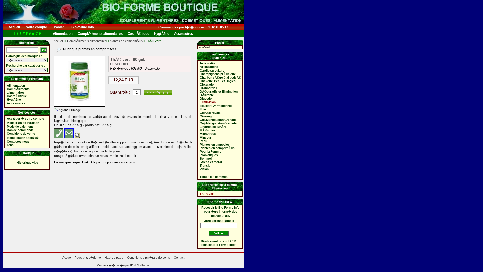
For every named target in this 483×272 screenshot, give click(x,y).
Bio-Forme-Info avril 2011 (219, 241)
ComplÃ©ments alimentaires (86, 41)
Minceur (205, 137)
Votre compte (36, 27)
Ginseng (206, 116)
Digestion (206, 98)
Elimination (208, 102)
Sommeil (206, 158)
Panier (59, 27)
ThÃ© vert (207, 194)
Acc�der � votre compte (25, 118)
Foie (203, 109)
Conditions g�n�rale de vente (148, 257)
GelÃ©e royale (210, 113)
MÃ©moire (207, 130)
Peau (203, 141)
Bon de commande (20, 130)
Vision (204, 169)
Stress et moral (211, 162)
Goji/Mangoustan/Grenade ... (220, 123)
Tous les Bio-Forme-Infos (218, 245)
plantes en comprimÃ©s (126, 41)
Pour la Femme (210, 151)
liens (10, 145)
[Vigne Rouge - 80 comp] (79, 81)
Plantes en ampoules (215, 144)
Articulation (208, 63)
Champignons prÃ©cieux (218, 74)
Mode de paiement (20, 126)
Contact (179, 257)
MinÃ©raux (208, 134)
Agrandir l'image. (70, 110)
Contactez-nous (18, 141)
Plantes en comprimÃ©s (217, 148)
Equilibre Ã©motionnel (216, 106)
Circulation (207, 84)
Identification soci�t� (23, 138)
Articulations (209, 67)
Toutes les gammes (214, 177)
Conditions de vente (21, 133)
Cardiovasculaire (212, 70)
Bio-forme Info (82, 27)
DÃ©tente (207, 95)
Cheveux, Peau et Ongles (218, 81)
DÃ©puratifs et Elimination (219, 91)
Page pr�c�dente (88, 257)
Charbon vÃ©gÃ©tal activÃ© (220, 77)
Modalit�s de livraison (23, 123)
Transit (205, 165)
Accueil (14, 27)
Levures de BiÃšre (213, 127)
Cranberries (208, 88)
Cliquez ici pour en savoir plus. (113, 162)
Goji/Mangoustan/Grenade (218, 120)
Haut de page (114, 257)
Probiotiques (209, 155)
